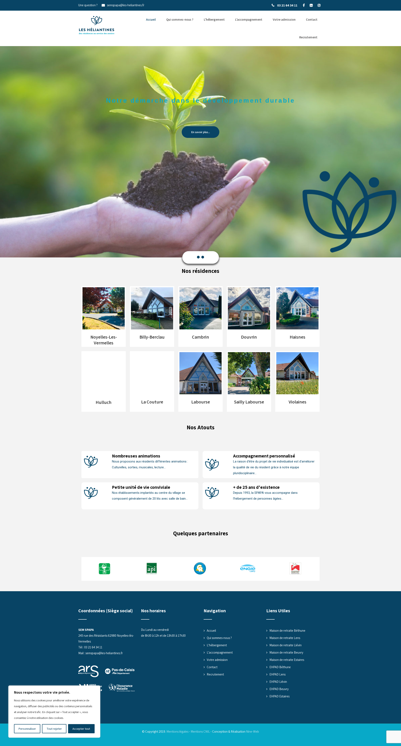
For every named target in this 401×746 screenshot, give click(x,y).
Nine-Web (252, 731)
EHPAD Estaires (279, 696)
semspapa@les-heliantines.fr (125, 5)
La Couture (152, 402)
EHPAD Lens (277, 674)
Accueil (151, 19)
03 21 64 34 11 (287, 5)
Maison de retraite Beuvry (286, 652)
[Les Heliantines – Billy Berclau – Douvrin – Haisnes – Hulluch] (96, 25)
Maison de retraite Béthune (287, 631)
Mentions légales (177, 731)
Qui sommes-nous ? (179, 19)
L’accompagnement (248, 19)
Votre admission (284, 19)
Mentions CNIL (200, 731)
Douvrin (249, 337)
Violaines (297, 402)
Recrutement (308, 37)
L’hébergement (214, 19)
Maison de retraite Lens (284, 638)
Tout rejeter (54, 729)
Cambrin (200, 337)
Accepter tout (81, 729)
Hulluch (104, 402)
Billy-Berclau (152, 337)
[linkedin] (311, 5)
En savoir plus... (200, 132)
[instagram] (319, 5)
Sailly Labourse (249, 402)
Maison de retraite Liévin (285, 645)
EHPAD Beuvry (279, 689)
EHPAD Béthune (280, 667)
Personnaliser (27, 729)
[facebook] (303, 5)
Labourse (200, 402)
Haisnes (297, 337)
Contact (311, 19)
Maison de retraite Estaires (286, 660)
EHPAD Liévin (278, 682)
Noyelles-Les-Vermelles (103, 340)
